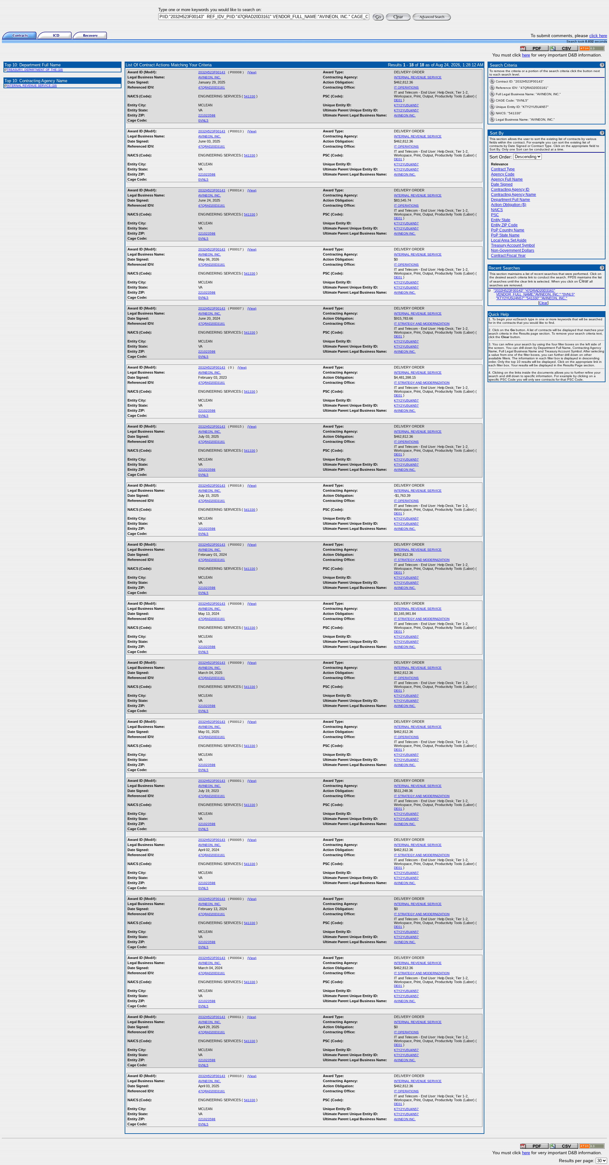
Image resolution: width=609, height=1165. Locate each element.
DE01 (398, 100)
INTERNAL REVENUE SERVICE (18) (32, 85)
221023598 (206, 115)
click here (598, 35)
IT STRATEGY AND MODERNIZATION (421, 323)
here (526, 55)
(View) (251, 72)
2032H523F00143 (211, 72)
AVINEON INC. (405, 115)
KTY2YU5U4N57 (406, 105)
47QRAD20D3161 (211, 87)
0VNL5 (203, 120)
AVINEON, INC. (209, 77)
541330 (249, 96)
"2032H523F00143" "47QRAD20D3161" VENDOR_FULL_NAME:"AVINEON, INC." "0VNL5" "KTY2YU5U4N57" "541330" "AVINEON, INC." (534, 294)
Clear (543, 303)
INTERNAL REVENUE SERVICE (418, 77)
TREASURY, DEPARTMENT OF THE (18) (35, 69)
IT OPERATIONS (406, 87)
